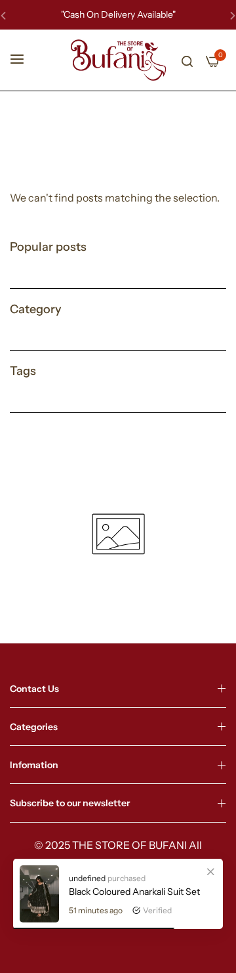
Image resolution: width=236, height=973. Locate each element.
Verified (157, 910)
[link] (210, 871)
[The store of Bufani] (118, 60)
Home (101, 154)
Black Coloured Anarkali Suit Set (134, 891)
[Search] (187, 60)
